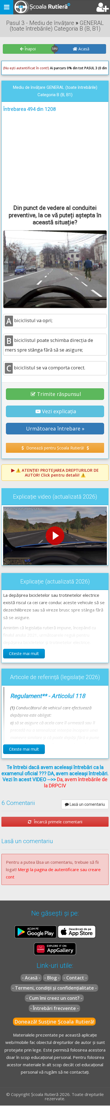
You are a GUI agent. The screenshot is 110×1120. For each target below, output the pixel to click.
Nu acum (15, 151)
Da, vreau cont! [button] (88, 151)
